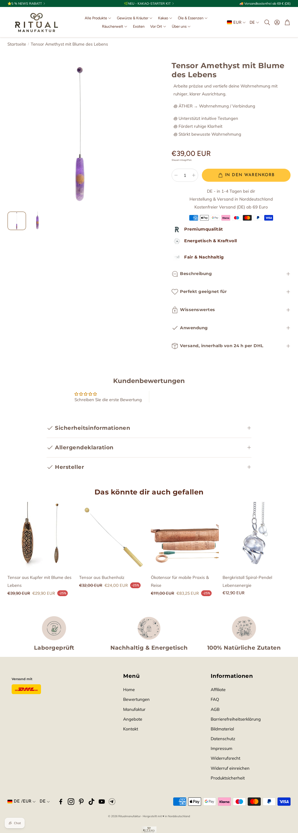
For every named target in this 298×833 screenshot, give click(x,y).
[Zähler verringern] (176, 175)
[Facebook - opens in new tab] (61, 801)
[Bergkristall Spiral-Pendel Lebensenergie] (257, 536)
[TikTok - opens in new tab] (91, 801)
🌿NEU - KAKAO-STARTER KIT (147, 3)
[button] (267, 22)
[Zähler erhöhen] (194, 175)
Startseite (16, 44)
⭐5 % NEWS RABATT (24, 3)
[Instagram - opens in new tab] (71, 801)
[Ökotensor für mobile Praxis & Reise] (185, 536)
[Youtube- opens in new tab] (101, 801)
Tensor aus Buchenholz (101, 577)
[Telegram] (112, 801)
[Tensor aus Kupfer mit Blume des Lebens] (41, 536)
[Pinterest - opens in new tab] (81, 801)
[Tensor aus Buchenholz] (113, 536)
